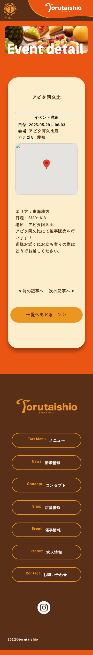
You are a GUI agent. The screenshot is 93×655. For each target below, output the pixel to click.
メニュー (57, 440)
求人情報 (54, 552)
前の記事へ (33, 291)
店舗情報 (53, 508)
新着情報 (53, 463)
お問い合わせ (55, 575)
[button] (46, 164)
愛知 (41, 137)
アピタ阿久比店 (44, 131)
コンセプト (56, 485)
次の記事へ (60, 291)
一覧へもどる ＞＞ (46, 315)
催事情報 (53, 530)
